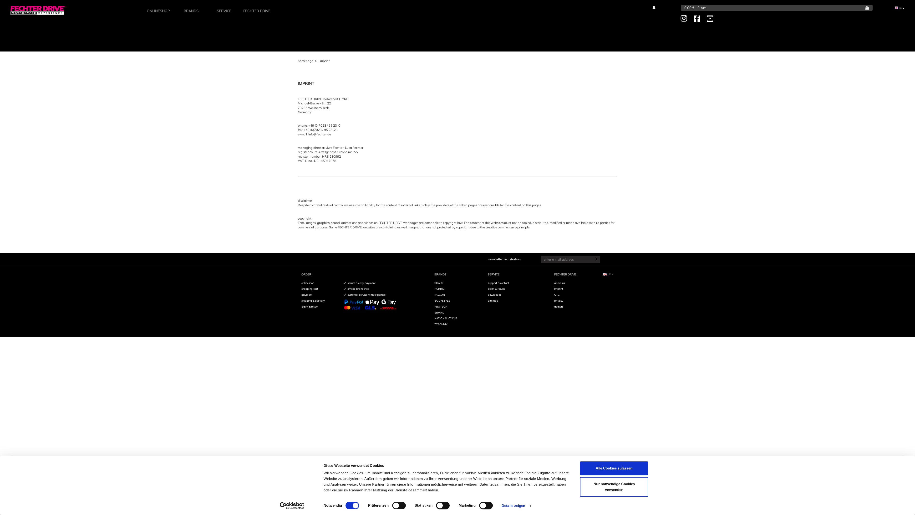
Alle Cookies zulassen (614, 468)
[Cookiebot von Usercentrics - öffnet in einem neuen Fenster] (292, 505)
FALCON (439, 294)
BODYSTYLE (442, 300)
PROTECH (440, 306)
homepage (305, 61)
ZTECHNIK (440, 324)
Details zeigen (513, 506)
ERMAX (439, 312)
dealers (558, 306)
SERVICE (224, 11)
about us (559, 283)
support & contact (498, 283)
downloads (494, 294)
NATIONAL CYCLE (445, 318)
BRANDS (191, 11)
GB (900, 8)
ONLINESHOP (158, 11)
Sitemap (493, 300)
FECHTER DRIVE (256, 11)
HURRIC (439, 288)
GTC (557, 294)
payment (306, 294)
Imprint (558, 288)
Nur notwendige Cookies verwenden (614, 487)
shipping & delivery (313, 300)
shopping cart (309, 288)
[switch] (399, 505)
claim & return (309, 306)
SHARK (438, 283)
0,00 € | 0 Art (695, 7)
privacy (558, 300)
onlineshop (307, 283)
